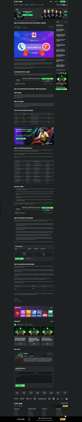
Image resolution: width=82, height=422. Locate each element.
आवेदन (57, 4)
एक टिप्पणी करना (20, 385)
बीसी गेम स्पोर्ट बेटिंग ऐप (59, 410)
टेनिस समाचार (43, 414)
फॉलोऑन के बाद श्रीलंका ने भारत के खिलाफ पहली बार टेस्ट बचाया (60, 25)
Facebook (27, 27)
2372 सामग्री (31, 356)
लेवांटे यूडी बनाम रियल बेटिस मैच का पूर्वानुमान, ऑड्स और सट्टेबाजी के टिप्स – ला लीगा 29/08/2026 (60, 30)
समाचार (36, 4)
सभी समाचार (43, 410)
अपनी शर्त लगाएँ (61, 89)
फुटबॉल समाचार (44, 413)
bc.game (29, 293)
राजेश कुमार (18, 26)
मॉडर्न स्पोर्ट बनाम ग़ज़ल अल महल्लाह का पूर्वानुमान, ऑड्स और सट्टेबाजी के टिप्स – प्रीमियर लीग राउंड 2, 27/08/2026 (60, 50)
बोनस (61, 4)
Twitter (22, 27)
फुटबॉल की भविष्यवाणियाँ (20, 324)
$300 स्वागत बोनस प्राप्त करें (47, 78)
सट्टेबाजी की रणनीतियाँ (16, 414)
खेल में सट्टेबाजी (16, 4)
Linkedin (25, 27)
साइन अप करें (62, 1)
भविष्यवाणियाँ (32, 4)
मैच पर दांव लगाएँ (8, 216)
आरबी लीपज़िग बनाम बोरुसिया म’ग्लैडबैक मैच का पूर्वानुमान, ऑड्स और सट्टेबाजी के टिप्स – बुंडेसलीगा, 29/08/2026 (60, 35)
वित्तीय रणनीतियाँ (16, 413)
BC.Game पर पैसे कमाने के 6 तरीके (60, 414)
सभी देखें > (66, 21)
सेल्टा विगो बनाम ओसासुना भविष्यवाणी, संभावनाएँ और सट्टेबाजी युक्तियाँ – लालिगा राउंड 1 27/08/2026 (60, 55)
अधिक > (51, 307)
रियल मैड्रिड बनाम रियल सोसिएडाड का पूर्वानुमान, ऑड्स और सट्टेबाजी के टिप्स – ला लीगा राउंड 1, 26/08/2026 (60, 66)
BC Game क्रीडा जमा (59, 413)
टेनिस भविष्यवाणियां (30, 413)
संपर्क (38, 4)
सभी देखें (51, 321)
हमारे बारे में (42, 4)
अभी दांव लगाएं (19, 258)
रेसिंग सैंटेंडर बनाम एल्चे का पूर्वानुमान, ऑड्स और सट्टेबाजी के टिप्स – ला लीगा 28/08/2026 (61, 40)
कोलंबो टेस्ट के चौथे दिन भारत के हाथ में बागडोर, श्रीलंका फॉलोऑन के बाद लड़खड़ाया (60, 61)
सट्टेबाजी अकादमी (21, 4)
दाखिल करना (56, 1)
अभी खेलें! (63, 419)
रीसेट (28, 258)
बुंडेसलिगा (26, 324)
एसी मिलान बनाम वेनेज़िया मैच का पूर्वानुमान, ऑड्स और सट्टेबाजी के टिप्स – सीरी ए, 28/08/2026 (60, 45)
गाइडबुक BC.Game (27, 4)
